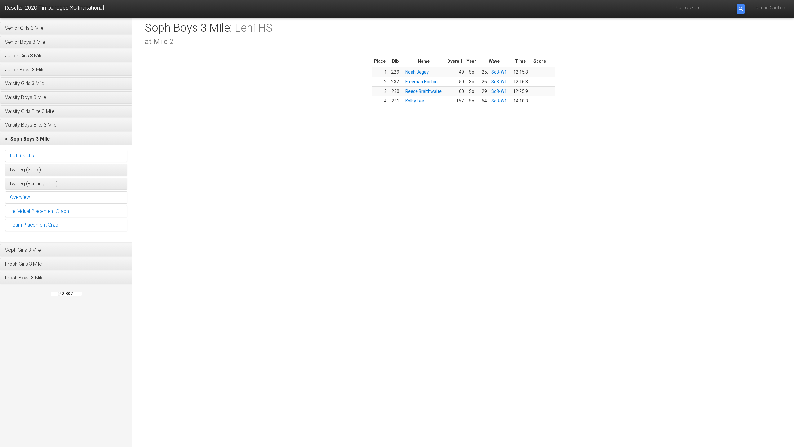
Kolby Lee (414, 101)
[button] (66, 28)
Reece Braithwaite (423, 91)
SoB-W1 (499, 72)
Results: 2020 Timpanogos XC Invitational (54, 7)
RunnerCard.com (772, 8)
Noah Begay (417, 72)
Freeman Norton (421, 81)
